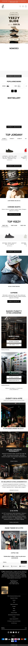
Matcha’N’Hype (18, 517)
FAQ (14, 602)
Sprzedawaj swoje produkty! (14, 614)
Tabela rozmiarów (14, 604)
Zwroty (14, 600)
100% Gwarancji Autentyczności (14, 596)
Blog (14, 608)
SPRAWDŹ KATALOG (14, 490)
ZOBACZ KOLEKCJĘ (14, 214)
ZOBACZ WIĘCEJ (14, 461)
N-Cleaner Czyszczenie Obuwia (14, 621)
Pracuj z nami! (14, 612)
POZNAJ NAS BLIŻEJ (13, 522)
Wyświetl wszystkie (14, 76)
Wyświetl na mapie (14, 341)
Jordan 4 (19, 138)
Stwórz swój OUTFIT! (14, 618)
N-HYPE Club (14, 623)
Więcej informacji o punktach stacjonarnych (14, 389)
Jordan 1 (4, 138)
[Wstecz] (12, 91)
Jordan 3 (12, 138)
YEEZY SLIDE (14, 225)
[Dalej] (15, 91)
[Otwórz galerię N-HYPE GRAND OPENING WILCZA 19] (13, 415)
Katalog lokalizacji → (5, 349)
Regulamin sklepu (14, 598)
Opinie (14, 610)
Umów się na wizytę (14, 380)
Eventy (14, 616)
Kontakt (14, 606)
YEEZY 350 (5, 225)
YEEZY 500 (23, 225)
